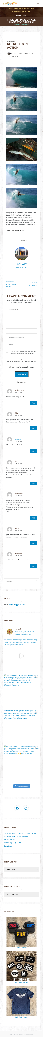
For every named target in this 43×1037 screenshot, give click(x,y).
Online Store (21, 15)
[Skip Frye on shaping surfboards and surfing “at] (21, 656)
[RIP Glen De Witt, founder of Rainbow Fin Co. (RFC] (21, 762)
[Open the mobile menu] (38, 3)
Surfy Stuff (11, 41)
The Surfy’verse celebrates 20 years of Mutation (21, 833)
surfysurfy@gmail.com (21, 12)
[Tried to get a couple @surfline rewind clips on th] (21, 691)
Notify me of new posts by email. (22, 367)
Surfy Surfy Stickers (21, 982)
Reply (33, 403)
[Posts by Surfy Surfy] (9, 53)
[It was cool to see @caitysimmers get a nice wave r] (21, 727)
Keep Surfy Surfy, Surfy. (12, 843)
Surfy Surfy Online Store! (15, 230)
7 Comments (13, 57)
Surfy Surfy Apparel (21, 1017)
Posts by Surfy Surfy (21, 267)
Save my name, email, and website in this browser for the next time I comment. (23, 352)
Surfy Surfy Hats (21, 948)
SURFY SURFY (10, 839)
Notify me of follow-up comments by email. (21, 361)
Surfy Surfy (18, 53)
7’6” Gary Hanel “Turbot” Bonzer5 (16, 836)
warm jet (18, 439)
